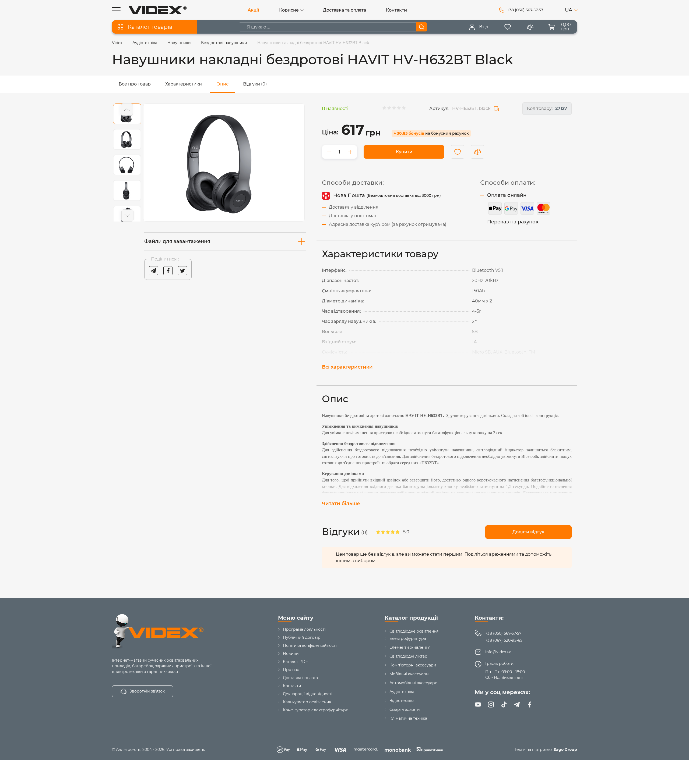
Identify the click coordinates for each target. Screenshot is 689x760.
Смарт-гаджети (404, 709)
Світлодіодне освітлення (413, 631)
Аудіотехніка (401, 691)
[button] (127, 110)
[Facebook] (529, 704)
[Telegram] (517, 704)
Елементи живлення (409, 647)
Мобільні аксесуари (409, 674)
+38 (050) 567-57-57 (503, 633)
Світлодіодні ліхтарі (408, 656)
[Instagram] (491, 704)
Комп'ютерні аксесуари (412, 665)
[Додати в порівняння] (477, 152)
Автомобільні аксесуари (413, 682)
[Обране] (507, 27)
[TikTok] (504, 704)
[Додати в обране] (457, 152)
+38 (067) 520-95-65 (503, 640)
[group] (223, 162)
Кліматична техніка (408, 718)
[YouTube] (478, 704)
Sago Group (565, 749)
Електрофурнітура (407, 638)
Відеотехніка (401, 700)
